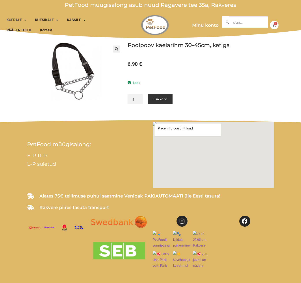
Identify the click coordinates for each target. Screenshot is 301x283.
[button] (116, 49)
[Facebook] (244, 221)
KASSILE (74, 20)
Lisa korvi (160, 99)
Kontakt (46, 30)
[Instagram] (182, 221)
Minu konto (205, 25)
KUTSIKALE (44, 20)
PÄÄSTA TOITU (19, 30)
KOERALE (14, 20)
